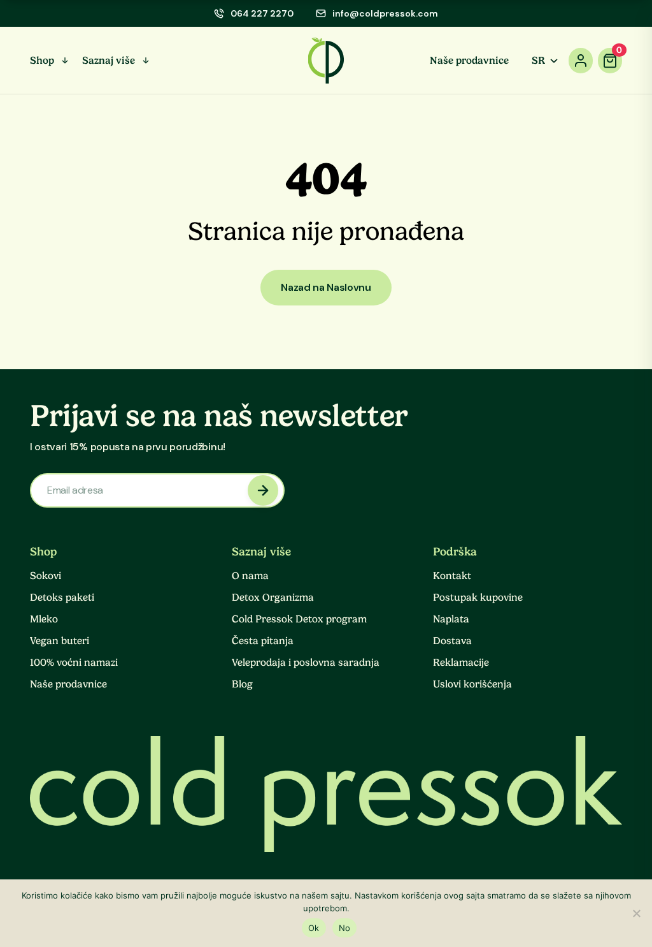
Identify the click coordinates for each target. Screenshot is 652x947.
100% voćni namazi (74, 662)
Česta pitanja (263, 641)
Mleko (44, 619)
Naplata (451, 619)
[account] (581, 60)
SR (538, 60)
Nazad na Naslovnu (326, 287)
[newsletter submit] (263, 490)
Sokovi (45, 576)
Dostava (452, 641)
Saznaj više (108, 60)
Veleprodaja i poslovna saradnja (305, 662)
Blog (242, 684)
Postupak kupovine (478, 597)
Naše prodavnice (469, 60)
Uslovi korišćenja (472, 684)
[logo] (326, 61)
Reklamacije (461, 662)
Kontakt (452, 576)
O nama (250, 576)
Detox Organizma (273, 597)
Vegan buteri (59, 641)
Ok (314, 928)
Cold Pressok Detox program (299, 619)
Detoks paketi (62, 597)
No (345, 928)
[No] (636, 913)
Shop (42, 60)
